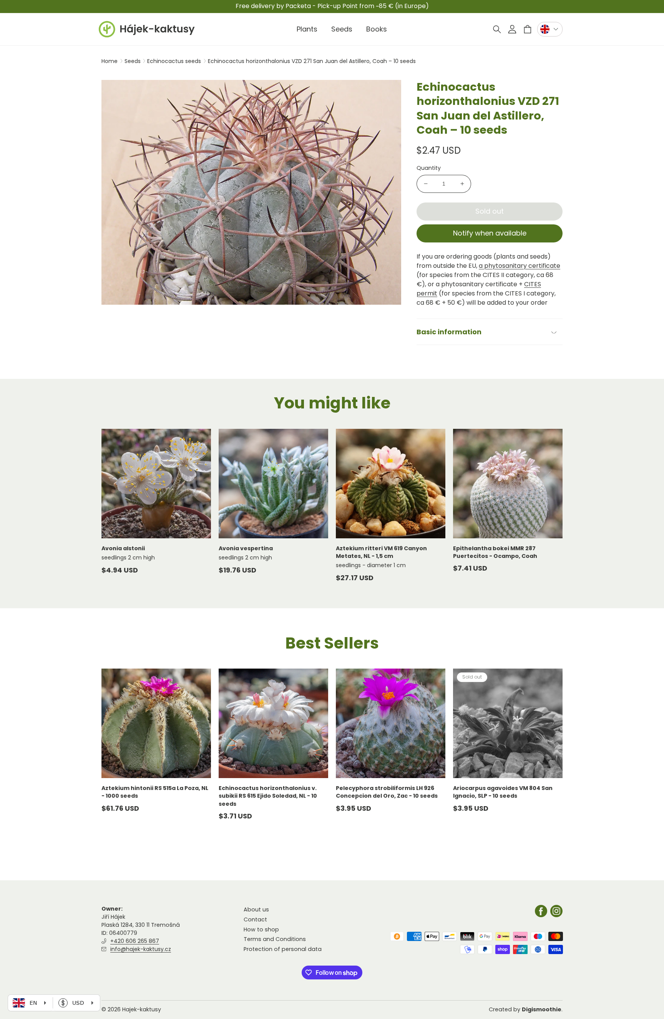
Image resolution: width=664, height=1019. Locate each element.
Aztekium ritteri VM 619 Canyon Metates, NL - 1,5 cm (381, 552)
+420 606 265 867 (134, 941)
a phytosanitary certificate (519, 265)
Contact (255, 919)
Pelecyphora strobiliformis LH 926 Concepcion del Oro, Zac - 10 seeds (387, 792)
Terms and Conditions (275, 939)
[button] (497, 29)
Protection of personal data (283, 949)
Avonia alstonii (123, 548)
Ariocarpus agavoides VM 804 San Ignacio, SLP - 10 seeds (503, 792)
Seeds (133, 61)
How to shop (261, 929)
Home (109, 61)
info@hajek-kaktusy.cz (140, 949)
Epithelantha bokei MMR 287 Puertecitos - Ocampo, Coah (495, 552)
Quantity (429, 168)
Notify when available (489, 233)
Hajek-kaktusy (141, 1009)
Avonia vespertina (246, 548)
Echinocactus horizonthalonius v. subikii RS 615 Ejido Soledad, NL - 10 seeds (268, 796)
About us (256, 909)
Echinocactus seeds (175, 61)
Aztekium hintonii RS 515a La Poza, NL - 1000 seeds (154, 792)
